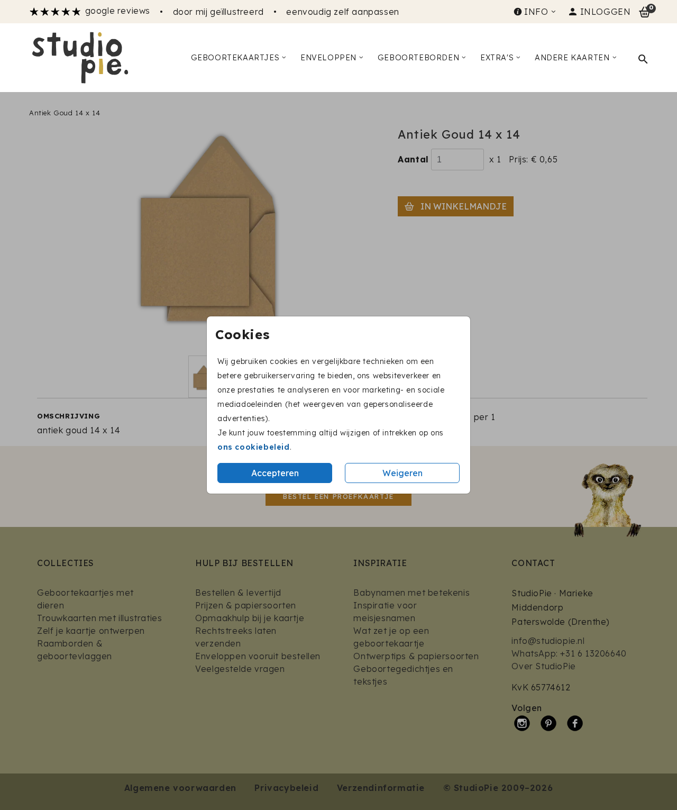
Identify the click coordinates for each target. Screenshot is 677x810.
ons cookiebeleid (253, 447)
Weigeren (402, 473)
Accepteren (275, 473)
